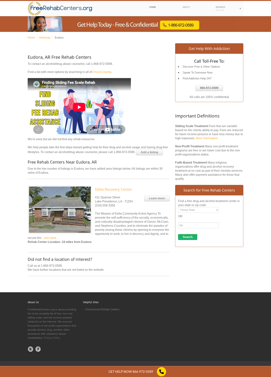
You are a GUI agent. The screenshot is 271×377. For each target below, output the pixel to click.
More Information (207, 138)
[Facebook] (38, 349)
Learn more (157, 198)
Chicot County (102, 71)
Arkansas (45, 37)
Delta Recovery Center (113, 189)
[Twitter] (31, 349)
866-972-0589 (209, 88)
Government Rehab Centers (102, 309)
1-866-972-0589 (101, 63)
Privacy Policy (52, 337)
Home (31, 37)
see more (50, 237)
